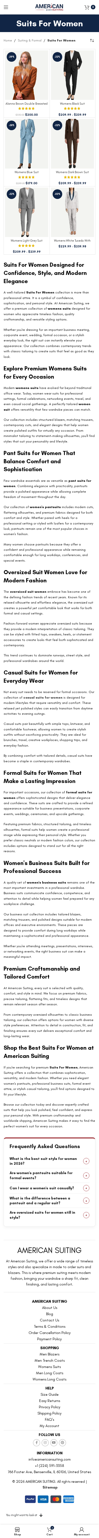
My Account (49, 1425)
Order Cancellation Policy (50, 1332)
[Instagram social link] (45, 1442)
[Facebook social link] (36, 1442)
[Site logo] (49, 7)
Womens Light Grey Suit (27, 240)
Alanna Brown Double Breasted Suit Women (27, 105)
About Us (49, 1307)
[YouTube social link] (53, 1442)
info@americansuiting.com (50, 1459)
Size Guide (50, 1394)
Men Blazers (49, 1354)
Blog (49, 1314)
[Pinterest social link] (62, 1442)
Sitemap (50, 1487)
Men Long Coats (49, 1373)
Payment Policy (49, 1339)
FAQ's (49, 1419)
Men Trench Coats (50, 1360)
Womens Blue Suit (27, 172)
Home (8, 40)
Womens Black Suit (72, 103)
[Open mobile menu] (6, 7)
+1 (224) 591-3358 (49, 1465)
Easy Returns (49, 1400)
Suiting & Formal (30, 40)
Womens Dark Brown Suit (72, 172)
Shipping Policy (49, 1413)
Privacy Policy (49, 1407)
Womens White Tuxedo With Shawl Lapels (72, 242)
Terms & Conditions (49, 1326)
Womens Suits (49, 1366)
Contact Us (49, 1320)
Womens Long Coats (49, 1379)
